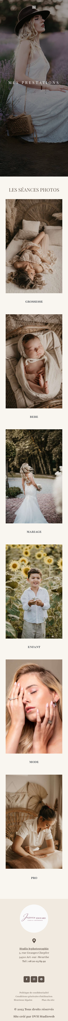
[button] (34, 7)
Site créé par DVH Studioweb (34, 1016)
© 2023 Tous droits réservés (34, 1009)
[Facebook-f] (27, 979)
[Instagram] (34, 979)
